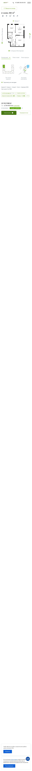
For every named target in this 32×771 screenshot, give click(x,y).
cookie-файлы (14, 759)
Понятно (7, 751)
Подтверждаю (9, 766)
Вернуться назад (10, 8)
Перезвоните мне (24, 112)
